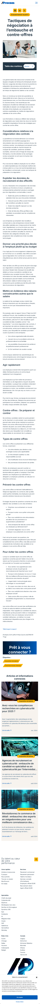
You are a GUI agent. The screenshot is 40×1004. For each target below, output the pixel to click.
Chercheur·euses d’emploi (13, 665)
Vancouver (23, 954)
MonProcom (5, 881)
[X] (24, 10)
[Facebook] (15, 10)
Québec (22, 950)
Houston (4, 945)
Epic (2, 912)
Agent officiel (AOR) (26, 888)
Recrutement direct (26, 886)
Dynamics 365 (6, 909)
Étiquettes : (7, 657)
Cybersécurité (5, 900)
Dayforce (4, 902)
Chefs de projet (6, 898)
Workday (4, 930)
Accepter (20, 997)
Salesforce (4, 925)
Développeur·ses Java (8, 905)
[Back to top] (36, 859)
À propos (4, 874)
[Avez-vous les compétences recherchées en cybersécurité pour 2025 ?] (19, 708)
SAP (2, 923)
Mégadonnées (6, 918)
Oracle (3, 921)
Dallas (3, 943)
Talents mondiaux (25, 877)
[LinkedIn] (20, 10)
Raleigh (3, 950)
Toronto (22, 952)
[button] (37, 977)
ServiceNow (5, 928)
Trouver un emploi (7, 879)
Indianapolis (5, 948)
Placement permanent (27, 874)
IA (2, 916)
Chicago (4, 941)
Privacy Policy (20, 1001)
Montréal (23, 945)
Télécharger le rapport (10, 629)
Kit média (4, 883)
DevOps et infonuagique (9, 907)
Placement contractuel (27, 872)
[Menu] (36, 3)
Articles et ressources (8, 872)
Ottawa (22, 948)
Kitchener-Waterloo (26, 943)
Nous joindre (5, 877)
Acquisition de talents (19, 14)
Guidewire (4, 914)
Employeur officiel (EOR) (27, 883)
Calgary (22, 938)
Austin (3, 938)
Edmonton (23, 941)
